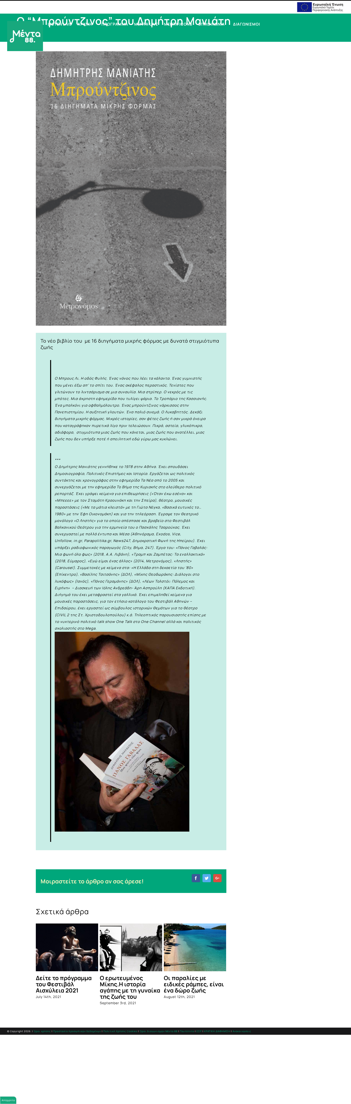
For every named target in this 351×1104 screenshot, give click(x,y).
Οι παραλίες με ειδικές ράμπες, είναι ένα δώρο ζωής (194, 984)
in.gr (78, 540)
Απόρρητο (8, 1100)
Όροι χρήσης (42, 1031)
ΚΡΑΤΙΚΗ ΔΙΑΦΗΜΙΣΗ (217, 1031)
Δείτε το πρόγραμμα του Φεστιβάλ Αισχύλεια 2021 (64, 984)
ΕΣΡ (199, 1031)
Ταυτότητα (187, 1031)
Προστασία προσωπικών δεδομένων (77, 1031)
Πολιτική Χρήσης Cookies (120, 1031)
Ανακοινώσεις (242, 1031)
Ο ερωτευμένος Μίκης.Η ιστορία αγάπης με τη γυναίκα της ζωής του (130, 987)
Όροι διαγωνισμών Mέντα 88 (159, 1031)
